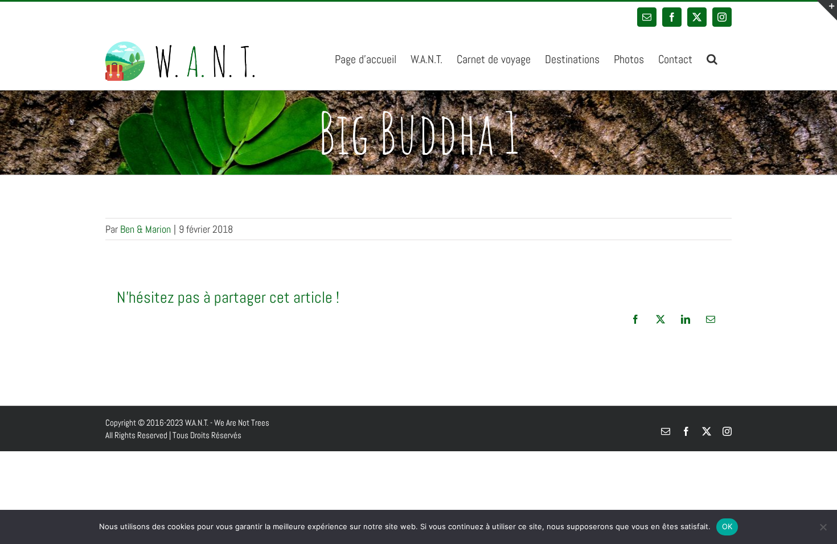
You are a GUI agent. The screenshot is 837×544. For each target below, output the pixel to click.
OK (727, 526)
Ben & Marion (145, 229)
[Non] (822, 527)
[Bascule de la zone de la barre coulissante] (827, 10)
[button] (712, 58)
